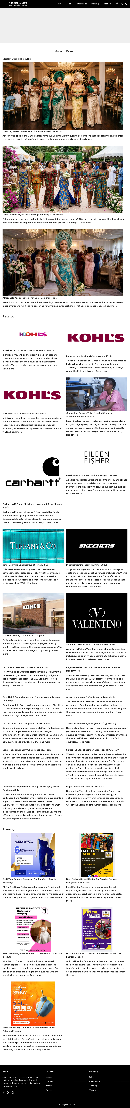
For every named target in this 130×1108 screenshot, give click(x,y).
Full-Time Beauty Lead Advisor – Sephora (24, 635)
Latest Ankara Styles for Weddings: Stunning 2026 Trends (33, 214)
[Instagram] (126, 4)
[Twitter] (122, 4)
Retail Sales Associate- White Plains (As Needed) (91, 475)
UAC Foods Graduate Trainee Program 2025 (25, 667)
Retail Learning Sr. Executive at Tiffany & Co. (26, 565)
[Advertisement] (65, 25)
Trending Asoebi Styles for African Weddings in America (32, 131)
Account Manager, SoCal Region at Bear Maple (90, 697)
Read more (86, 139)
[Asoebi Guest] (18, 4)
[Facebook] (117, 4)
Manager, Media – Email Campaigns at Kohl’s (89, 356)
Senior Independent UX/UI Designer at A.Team (27, 750)
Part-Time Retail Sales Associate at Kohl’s (24, 413)
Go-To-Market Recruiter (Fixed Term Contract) (27, 723)
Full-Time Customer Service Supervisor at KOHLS (28, 350)
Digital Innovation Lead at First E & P (85, 786)
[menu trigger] (6, 4)
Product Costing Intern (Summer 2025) (86, 565)
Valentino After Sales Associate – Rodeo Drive (90, 644)
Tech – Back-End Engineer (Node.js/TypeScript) (91, 723)
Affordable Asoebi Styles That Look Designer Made (30, 298)
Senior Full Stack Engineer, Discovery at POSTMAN (93, 750)
